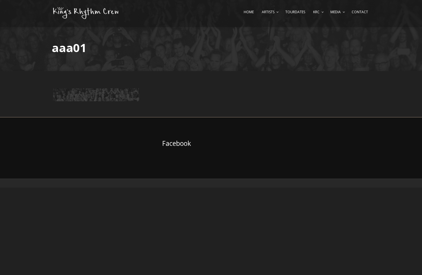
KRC (316, 11)
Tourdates (295, 11)
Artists (268, 11)
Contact (360, 11)
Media (335, 11)
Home (249, 11)
